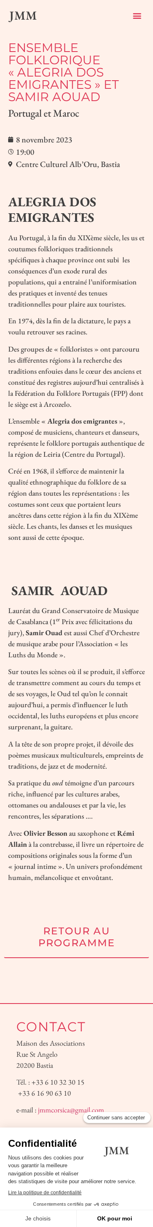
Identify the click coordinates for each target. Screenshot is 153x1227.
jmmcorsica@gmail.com (71, 1109)
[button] (137, 15)
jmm (23, 15)
